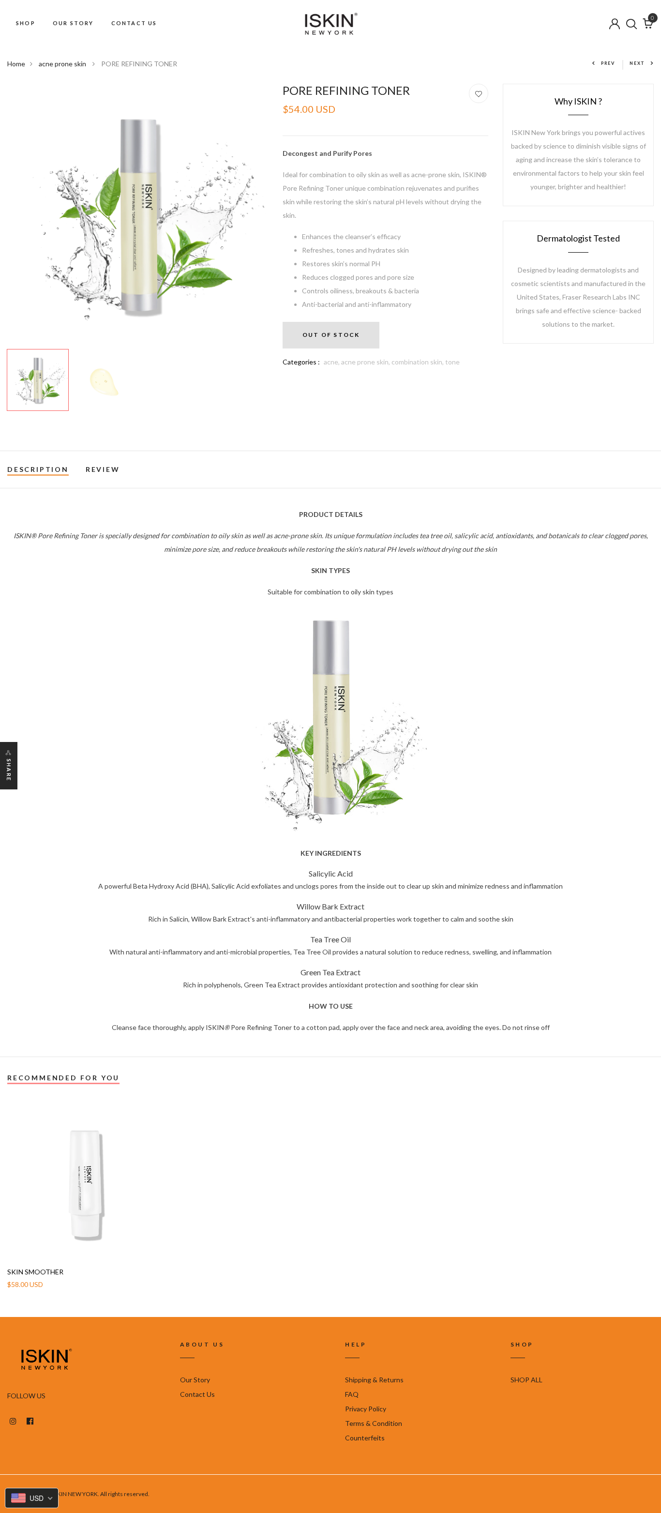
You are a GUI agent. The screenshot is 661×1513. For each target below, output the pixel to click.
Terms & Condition (373, 1423)
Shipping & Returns (374, 1380)
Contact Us (197, 1394)
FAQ (352, 1394)
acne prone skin (63, 64)
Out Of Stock (331, 334)
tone (452, 362)
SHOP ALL (526, 1380)
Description (38, 469)
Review (103, 469)
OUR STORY (73, 23)
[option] (137, 214)
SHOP (25, 23)
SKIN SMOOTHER (35, 1272)
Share (9, 770)
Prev (608, 63)
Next (637, 63)
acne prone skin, (366, 362)
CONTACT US (134, 23)
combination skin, (418, 362)
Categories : (301, 362)
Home (16, 64)
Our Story (195, 1380)
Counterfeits (365, 1438)
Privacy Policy (365, 1409)
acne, (332, 362)
